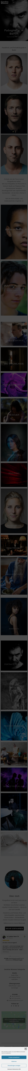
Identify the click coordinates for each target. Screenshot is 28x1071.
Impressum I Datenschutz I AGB (14, 1069)
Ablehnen (14, 1061)
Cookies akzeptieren (14, 1057)
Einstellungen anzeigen (14, 1065)
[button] (25, 1049)
